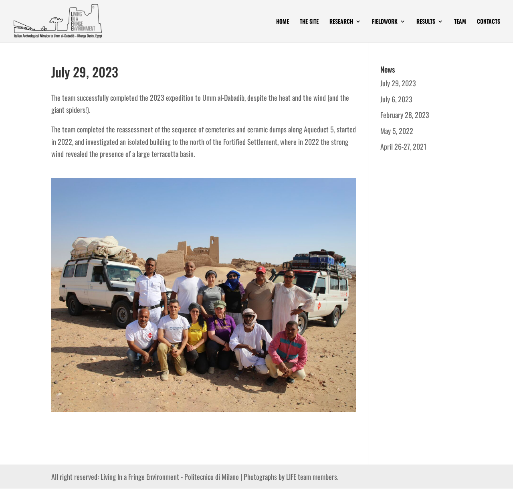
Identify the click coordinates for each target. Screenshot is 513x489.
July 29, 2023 (398, 83)
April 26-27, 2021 (403, 146)
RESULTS (425, 21)
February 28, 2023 (404, 115)
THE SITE (309, 21)
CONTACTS (488, 21)
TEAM (460, 21)
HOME (282, 21)
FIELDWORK (385, 21)
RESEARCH (341, 21)
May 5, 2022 (396, 131)
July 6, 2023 (396, 99)
